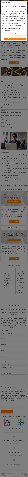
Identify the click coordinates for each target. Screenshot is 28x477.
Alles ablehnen (9, 39)
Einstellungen (19, 34)
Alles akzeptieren (20, 39)
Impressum (7, 30)
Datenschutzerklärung (14, 28)
